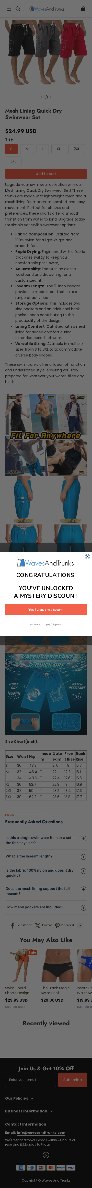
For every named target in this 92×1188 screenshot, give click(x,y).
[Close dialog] (87, 556)
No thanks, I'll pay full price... (46, 624)
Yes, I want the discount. (46, 609)
